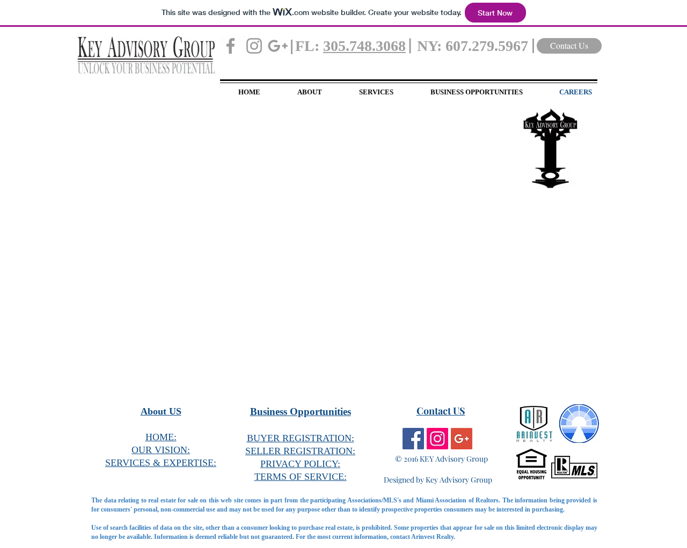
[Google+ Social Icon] (461, 438)
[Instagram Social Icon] (437, 438)
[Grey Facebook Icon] (230, 45)
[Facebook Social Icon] (413, 438)
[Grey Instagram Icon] (254, 45)
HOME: (161, 437)
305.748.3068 (364, 46)
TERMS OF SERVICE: (300, 476)
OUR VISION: (160, 450)
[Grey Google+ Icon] (277, 45)
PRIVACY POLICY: (300, 463)
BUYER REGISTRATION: (300, 438)
